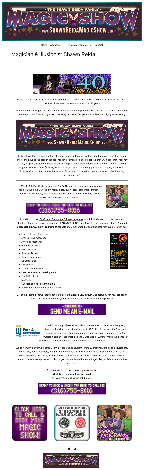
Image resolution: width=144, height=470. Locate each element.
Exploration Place (67, 340)
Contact (98, 45)
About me (55, 45)
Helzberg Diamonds (36, 355)
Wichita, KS (98, 340)
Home (44, 45)
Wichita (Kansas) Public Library (52, 167)
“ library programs (61, 219)
